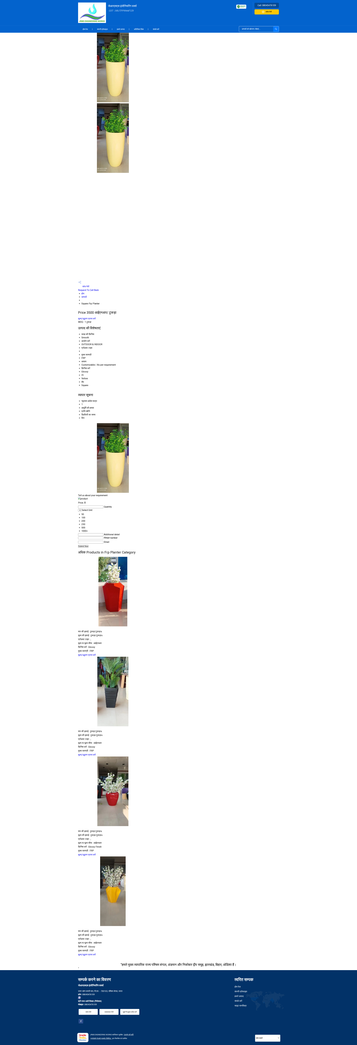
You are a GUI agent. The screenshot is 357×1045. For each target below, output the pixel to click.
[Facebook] (81, 1022)
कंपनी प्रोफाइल (102, 29)
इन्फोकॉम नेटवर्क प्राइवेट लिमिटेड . (101, 1038)
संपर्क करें (156, 29)
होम (82, 293)
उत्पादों (84, 297)
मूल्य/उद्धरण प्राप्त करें (87, 318)
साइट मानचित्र (241, 1005)
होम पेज (85, 29)
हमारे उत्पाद (121, 29)
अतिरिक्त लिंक (139, 29)
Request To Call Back (88, 290)
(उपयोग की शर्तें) (129, 1035)
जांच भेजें (269, 12)
